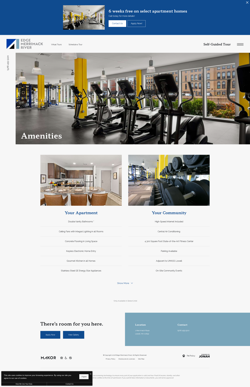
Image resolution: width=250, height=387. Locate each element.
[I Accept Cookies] (90, 374)
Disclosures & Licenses (126, 359)
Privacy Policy (110, 359)
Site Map (141, 359)
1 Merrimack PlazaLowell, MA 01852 (142, 332)
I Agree (84, 377)
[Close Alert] (247, 3)
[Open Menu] (240, 44)
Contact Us (69, 384)
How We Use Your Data (24, 384)
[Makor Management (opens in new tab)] (48, 357)
